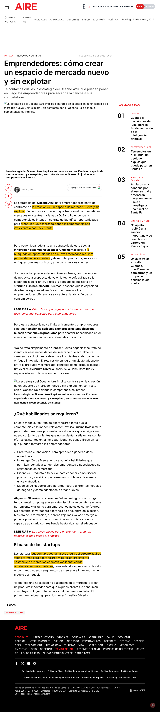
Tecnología (53, 645)
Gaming (111, 645)
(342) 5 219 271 (59, 691)
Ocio (34, 649)
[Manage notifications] (152, 705)
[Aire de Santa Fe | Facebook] (16, 663)
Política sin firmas (129, 671)
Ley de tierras (30, 653)
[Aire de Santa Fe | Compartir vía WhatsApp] (8, 204)
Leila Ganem (28, 189)
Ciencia (58, 641)
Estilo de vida (33, 645)
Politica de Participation (93, 677)
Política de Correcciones (33, 671)
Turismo (69, 645)
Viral (81, 645)
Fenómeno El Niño (88, 649)
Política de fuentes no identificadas (81, 671)
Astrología (95, 645)
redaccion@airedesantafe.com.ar (36, 694)
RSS (134, 677)
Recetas (125, 641)
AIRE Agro (73, 641)
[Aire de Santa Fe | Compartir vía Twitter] (8, 187)
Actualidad (57, 19)
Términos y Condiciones (118, 677)
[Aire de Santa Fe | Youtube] (34, 663)
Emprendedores (14, 612)
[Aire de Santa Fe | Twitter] (22, 663)
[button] (7, 6)
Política (113, 19)
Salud (86, 19)
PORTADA (8, 56)
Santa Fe (62, 637)
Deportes (73, 19)
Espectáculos (91, 641)
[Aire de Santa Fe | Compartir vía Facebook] (8, 196)
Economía (98, 19)
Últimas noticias (43, 637)
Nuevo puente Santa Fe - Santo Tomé (66, 653)
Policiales (40, 19)
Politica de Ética (55, 671)
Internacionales (39, 641)
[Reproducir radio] (84, 6)
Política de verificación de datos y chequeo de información (52, 677)
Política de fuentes (110, 671)
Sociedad (46, 649)
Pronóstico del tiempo (118, 649)
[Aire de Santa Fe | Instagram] (28, 663)
